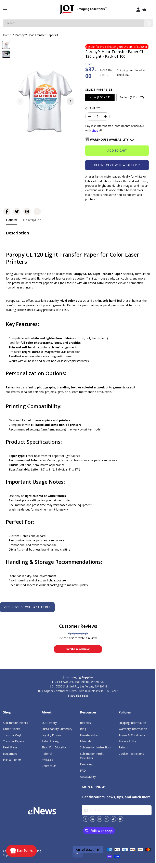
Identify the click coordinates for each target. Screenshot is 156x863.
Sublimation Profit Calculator (92, 756)
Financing (86, 764)
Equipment (10, 754)
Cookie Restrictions (131, 754)
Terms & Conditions (132, 735)
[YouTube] (120, 818)
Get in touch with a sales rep (117, 165)
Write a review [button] (78, 649)
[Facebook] (6, 211)
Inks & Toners (12, 760)
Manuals (85, 741)
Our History (49, 723)
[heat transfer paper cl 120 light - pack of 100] (45, 101)
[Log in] (138, 10)
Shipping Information (132, 723)
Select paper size (98, 89)
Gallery (11, 220)
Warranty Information (133, 729)
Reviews (85, 723)
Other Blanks (11, 729)
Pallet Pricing (50, 741)
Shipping (122, 70)
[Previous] (20, 101)
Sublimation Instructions (96, 747)
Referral (47, 754)
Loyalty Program (53, 735)
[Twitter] (17, 211)
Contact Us (49, 766)
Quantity (92, 108)
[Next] (70, 101)
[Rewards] (21, 851)
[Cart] (144, 10)
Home (7, 35)
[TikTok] (113, 818)
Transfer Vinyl (12, 735)
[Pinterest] (27, 211)
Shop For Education (54, 747)
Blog (83, 729)
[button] (5, 9)
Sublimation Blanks (15, 723)
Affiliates (47, 760)
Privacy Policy (127, 741)
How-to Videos (90, 735)
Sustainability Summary (57, 729)
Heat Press (10, 747)
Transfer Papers (13, 741)
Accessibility (88, 776)
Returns (124, 747)
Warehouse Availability (109, 139)
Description (32, 220)
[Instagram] (99, 818)
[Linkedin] (92, 818)
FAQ (83, 770)
